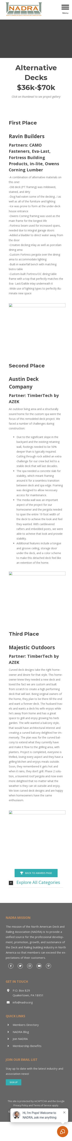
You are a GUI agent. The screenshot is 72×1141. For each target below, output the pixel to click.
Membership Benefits (27, 1046)
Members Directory (26, 1025)
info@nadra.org (23, 1002)
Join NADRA (20, 1039)
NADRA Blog (21, 1032)
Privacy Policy (20, 1105)
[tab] (36, 882)
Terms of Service (42, 1105)
